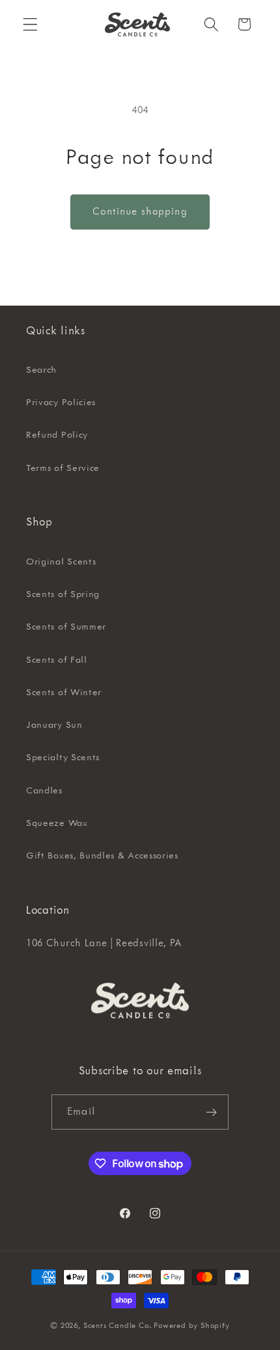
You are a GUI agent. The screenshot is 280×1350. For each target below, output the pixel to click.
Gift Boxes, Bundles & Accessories (102, 856)
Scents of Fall (56, 660)
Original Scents (61, 562)
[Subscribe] (211, 1112)
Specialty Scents (63, 757)
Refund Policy (57, 435)
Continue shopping (140, 211)
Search (41, 370)
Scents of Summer (66, 627)
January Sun (54, 725)
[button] (30, 24)
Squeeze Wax (57, 823)
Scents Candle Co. (117, 1325)
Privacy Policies (61, 402)
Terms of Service (63, 468)
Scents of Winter (64, 692)
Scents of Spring (63, 594)
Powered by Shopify (192, 1325)
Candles (44, 791)
